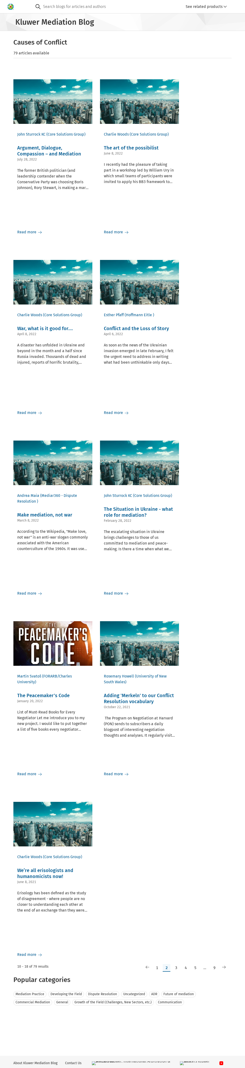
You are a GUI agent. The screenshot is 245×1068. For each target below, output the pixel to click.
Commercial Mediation (33, 1002)
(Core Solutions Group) (65, 134)
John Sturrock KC (31, 134)
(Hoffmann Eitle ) (139, 315)
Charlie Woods (116, 134)
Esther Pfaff (114, 315)
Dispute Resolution (102, 994)
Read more (27, 232)
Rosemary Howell (119, 676)
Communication (170, 1002)
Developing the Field (66, 994)
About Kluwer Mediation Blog (35, 1063)
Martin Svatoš (29, 676)
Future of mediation (178, 994)
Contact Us (73, 1063)
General (62, 1002)
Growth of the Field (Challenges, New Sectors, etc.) (113, 1002)
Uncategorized (134, 994)
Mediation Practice (30, 994)
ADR (154, 994)
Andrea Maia (28, 495)
